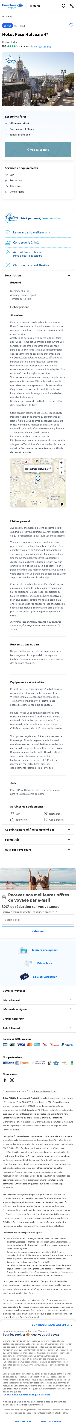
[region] (38, 1374)
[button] (38, 79)
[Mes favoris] (64, 6)
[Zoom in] (61, 462)
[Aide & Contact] (72, 6)
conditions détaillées (53, 1225)
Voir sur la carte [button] (42, 46)
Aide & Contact (11, 1027)
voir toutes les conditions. (44, 1091)
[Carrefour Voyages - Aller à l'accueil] (12, 6)
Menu (36, 6)
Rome (9, 16)
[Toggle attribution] (62, 504)
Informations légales (15, 1009)
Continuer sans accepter (51, 1324)
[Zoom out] (61, 467)
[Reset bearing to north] (61, 472)
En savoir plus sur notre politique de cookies (27, 1394)
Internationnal (11, 999)
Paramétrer (23, 1421)
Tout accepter (51, 1421)
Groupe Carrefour (13, 1018)
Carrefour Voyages (14, 990)
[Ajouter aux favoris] (71, 25)
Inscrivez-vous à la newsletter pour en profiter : (29, 911)
